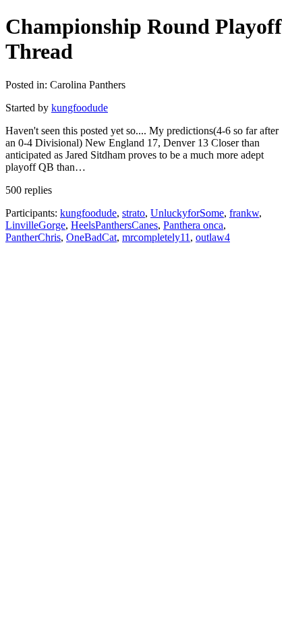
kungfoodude (79, 107)
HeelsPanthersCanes (114, 225)
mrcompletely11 (156, 237)
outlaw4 (213, 237)
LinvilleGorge (35, 225)
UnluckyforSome (187, 213)
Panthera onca (193, 225)
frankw (244, 213)
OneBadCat (91, 237)
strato (133, 213)
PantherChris (33, 237)
